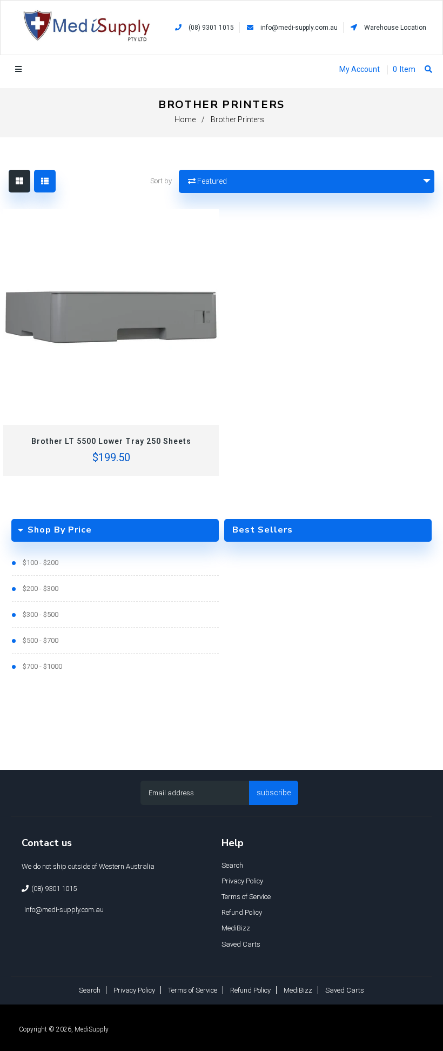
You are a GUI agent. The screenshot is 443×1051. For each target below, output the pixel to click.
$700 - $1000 (42, 666)
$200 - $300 (40, 588)
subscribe (274, 792)
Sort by (161, 181)
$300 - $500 (40, 614)
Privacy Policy (242, 881)
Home (185, 119)
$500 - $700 (40, 640)
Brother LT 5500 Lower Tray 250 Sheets (111, 441)
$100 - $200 (40, 562)
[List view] (45, 181)
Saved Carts (241, 944)
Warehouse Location (394, 27)
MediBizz (236, 928)
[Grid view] (19, 181)
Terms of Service (246, 897)
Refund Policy (242, 912)
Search (232, 865)
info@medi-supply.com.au (299, 27)
